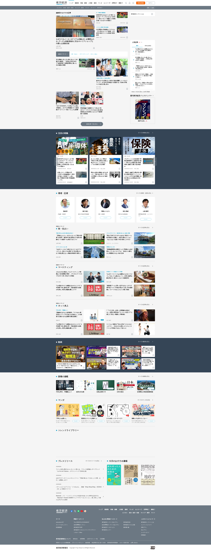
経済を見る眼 (80, 392)
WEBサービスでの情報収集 (63, 542)
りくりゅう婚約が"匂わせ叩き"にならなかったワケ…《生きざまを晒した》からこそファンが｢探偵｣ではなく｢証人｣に (119, 326)
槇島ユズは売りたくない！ (140, 418)
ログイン (150, 3)
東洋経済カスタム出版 (129, 524)
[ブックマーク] (94, 48)
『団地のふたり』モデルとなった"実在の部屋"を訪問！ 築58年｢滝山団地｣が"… (143, 67)
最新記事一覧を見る (92, 124)
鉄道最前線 (59, 527)
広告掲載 (102, 538)
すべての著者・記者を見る (143, 193)
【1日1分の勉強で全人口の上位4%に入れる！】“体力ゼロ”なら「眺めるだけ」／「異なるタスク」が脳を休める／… (69, 365)
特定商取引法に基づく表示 (99, 542)
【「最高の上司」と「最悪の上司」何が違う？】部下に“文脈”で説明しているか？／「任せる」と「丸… (112, 362)
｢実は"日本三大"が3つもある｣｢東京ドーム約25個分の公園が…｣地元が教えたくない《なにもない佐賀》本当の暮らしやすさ (119, 237)
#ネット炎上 (94, 54)
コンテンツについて (146, 524)
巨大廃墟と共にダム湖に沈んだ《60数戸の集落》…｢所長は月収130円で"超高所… (143, 59)
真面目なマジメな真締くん (89, 418)
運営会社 (75, 538)
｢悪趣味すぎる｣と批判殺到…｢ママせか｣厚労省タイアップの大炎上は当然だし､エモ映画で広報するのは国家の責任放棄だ (69, 314)
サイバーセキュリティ (62, 524)
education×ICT (60, 522)
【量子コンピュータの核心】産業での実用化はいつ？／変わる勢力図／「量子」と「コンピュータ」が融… (147, 350)
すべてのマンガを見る (144, 400)
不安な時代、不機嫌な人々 (64, 392)
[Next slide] (155, 161)
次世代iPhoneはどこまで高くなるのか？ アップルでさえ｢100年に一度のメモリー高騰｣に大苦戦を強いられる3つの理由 (105, 17)
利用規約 (143, 535)
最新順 (77, 3)
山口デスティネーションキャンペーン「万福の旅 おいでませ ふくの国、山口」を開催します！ (78, 479)
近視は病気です (101, 392)
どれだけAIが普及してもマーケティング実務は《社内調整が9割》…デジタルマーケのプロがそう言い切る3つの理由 (69, 274)
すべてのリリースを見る (92, 461)
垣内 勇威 (125, 211)
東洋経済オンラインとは (137, 14)
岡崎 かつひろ (105, 211)
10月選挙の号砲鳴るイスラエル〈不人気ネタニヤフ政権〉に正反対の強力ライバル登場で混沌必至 (105, 32)
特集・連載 (83, 3)
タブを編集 (151, 7)
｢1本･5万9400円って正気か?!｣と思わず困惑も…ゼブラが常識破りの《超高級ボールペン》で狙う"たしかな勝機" (67, 107)
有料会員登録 (141, 3)
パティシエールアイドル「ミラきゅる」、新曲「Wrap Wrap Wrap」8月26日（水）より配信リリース (79, 488)
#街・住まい (74, 54)
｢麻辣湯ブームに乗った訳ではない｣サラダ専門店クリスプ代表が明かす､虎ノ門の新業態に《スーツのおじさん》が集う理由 (119, 287)
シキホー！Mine (78, 532)
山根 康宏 (146, 211)
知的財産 (87, 542)
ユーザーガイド (145, 532)
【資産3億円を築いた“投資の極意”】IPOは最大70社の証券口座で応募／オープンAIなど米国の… (112, 350)
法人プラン (144, 530)
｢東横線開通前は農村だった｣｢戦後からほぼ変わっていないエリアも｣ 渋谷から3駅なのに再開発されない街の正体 (119, 251)
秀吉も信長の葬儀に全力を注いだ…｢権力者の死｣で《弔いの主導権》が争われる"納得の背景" (99, 175)
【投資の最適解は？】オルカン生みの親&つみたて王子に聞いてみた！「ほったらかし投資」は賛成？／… (148, 362)
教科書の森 (126, 527)
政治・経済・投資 (68, 7)
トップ (71, 3)
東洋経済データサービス (108, 527)
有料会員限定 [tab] (148, 45)
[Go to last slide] (56, 161)
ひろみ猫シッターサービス (114, 418)
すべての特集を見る (143, 132)
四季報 (114, 3)
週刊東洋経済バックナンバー (141, 95)
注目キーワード (62, 54)
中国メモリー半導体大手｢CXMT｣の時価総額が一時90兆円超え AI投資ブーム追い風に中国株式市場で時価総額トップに (66, 176)
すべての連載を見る (143, 376)
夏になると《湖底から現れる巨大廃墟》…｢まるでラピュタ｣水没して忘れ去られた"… (144, 84)
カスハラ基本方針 (124, 542)
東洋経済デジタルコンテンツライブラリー (85, 530)
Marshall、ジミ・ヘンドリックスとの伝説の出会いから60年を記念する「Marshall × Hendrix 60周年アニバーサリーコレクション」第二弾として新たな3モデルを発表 (78, 497)
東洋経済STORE (78, 527)
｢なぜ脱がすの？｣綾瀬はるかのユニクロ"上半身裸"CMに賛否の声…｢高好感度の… (144, 50)
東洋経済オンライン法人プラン (110, 522)
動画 (95, 3)
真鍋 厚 (65, 211)
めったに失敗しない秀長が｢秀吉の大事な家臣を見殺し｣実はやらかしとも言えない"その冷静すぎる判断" (99, 161)
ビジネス (59, 7)
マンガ (100, 3)
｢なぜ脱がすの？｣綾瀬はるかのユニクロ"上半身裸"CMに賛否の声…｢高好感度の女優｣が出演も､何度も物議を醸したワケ (69, 287)
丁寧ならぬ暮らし (61, 418)
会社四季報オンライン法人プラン (110, 524)
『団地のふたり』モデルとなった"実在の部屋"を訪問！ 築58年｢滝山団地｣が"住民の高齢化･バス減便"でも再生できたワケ (69, 237)
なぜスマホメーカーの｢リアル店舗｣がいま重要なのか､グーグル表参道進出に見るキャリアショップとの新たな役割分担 (75, 41)
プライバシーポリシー (78, 542)
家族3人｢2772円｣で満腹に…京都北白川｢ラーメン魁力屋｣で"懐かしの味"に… (144, 76)
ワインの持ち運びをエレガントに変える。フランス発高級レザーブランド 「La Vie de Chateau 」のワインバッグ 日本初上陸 (78, 470)
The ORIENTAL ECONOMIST (81, 522)
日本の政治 (120, 392)
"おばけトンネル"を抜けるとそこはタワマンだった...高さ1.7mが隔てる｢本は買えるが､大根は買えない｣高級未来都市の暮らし (68, 251)
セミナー (106, 3)
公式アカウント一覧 (92, 538)
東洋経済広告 (126, 522)
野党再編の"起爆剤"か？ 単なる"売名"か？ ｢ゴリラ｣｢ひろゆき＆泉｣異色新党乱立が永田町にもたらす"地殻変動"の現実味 (92, 110)
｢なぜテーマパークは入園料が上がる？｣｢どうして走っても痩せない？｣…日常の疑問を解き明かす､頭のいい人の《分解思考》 (119, 276)
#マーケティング (84, 54)
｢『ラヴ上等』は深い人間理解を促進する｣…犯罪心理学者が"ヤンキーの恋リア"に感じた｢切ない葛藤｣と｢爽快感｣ (119, 312)
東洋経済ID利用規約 (112, 542)
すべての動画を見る (143, 341)
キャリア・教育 (79, 7)
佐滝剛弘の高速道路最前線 (145, 392)
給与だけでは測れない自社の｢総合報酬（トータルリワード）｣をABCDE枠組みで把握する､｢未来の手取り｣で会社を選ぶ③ (111, 82)
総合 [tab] (137, 45)
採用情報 (82, 538)
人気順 (90, 3)
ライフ (87, 7)
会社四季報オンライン (79, 524)
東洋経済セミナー (106, 530)
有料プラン (144, 527)
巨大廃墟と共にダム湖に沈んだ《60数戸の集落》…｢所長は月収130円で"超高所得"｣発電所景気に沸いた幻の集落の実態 (67, 62)
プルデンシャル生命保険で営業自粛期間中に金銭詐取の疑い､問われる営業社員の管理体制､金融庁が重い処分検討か (133, 162)
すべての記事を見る (143, 227)
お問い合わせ (134, 542)
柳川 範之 (85, 211)
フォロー (65, 217)
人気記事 (135, 42)
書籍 (120, 3)
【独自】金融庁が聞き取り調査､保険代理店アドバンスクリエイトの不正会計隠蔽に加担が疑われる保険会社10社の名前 (133, 176)
